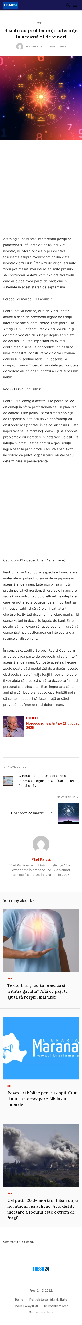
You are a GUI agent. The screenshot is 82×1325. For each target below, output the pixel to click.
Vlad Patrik (34, 46)
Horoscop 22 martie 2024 (32, 813)
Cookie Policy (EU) (26, 1306)
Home (19, 1300)
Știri (39, 23)
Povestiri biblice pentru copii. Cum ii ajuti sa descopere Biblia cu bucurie (42, 1098)
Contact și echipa (41, 1312)
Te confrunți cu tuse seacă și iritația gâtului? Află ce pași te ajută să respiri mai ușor (37, 991)
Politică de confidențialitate (48, 1300)
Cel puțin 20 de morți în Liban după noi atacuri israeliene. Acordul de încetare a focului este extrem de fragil (42, 1209)
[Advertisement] (41, 189)
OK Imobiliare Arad (56, 1306)
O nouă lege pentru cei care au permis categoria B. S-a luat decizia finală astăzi (47, 781)
